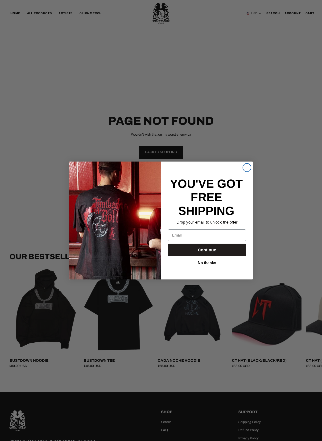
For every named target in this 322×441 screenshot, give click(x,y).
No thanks (207, 262)
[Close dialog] (247, 167)
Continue (207, 250)
